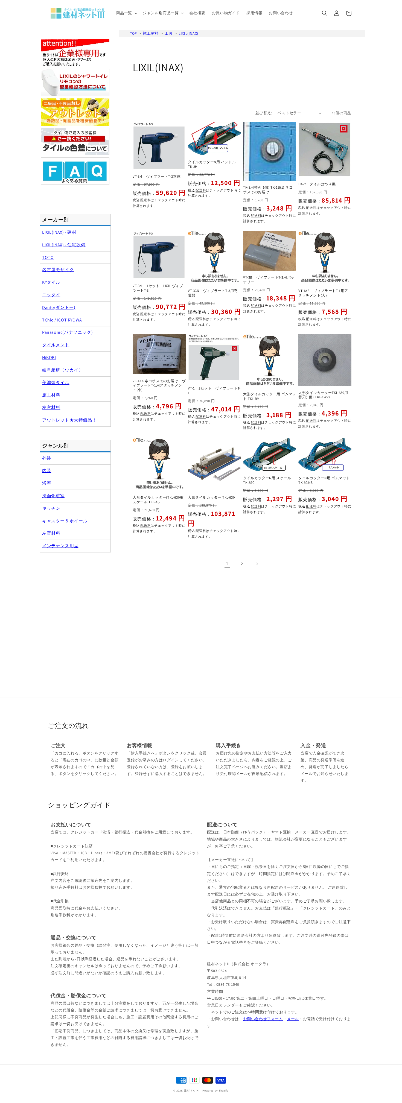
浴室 (46, 483)
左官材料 (51, 407)
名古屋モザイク (58, 270)
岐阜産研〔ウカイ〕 (62, 370)
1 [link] (227, 563)
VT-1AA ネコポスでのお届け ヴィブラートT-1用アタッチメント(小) (159, 386)
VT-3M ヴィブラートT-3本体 (156, 176)
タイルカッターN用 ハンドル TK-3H (212, 164)
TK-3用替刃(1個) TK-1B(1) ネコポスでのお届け (268, 189)
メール (293, 1018)
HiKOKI (49, 357)
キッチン (51, 508)
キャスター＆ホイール (65, 521)
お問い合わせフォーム (263, 1018)
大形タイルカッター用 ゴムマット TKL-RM (269, 396)
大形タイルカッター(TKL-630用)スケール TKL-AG (159, 499)
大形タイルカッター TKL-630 (211, 497)
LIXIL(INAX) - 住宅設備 (64, 245)
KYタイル (51, 282)
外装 (46, 458)
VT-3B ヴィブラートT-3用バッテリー (269, 279)
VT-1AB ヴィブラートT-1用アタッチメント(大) (323, 293)
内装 (46, 470)
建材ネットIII (193, 1090)
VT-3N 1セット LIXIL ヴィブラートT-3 (158, 288)
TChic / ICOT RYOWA (62, 320)
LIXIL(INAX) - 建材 (59, 232)
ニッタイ (51, 295)
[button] (126, 13)
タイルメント (55, 345)
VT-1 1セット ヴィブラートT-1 (214, 390)
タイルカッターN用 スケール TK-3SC (267, 480)
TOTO (48, 257)
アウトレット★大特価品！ (69, 420)
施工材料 (151, 33)
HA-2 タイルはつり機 (317, 184)
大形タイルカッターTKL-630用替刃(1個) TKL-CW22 (323, 395)
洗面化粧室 (53, 496)
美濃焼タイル (55, 382)
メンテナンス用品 (60, 546)
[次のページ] (257, 564)
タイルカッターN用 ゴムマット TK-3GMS (324, 480)
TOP (133, 33)
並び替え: (263, 112)
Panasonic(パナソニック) (67, 332)
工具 (169, 33)
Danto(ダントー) (58, 307)
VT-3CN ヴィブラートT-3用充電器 (213, 293)
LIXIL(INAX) (188, 33)
